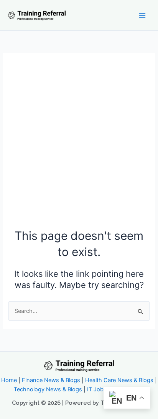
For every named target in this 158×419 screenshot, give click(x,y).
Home (9, 380)
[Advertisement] (79, 144)
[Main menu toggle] (142, 15)
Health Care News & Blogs (119, 380)
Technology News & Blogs (48, 389)
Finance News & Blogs (51, 380)
